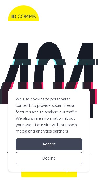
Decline (49, 158)
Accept (49, 144)
